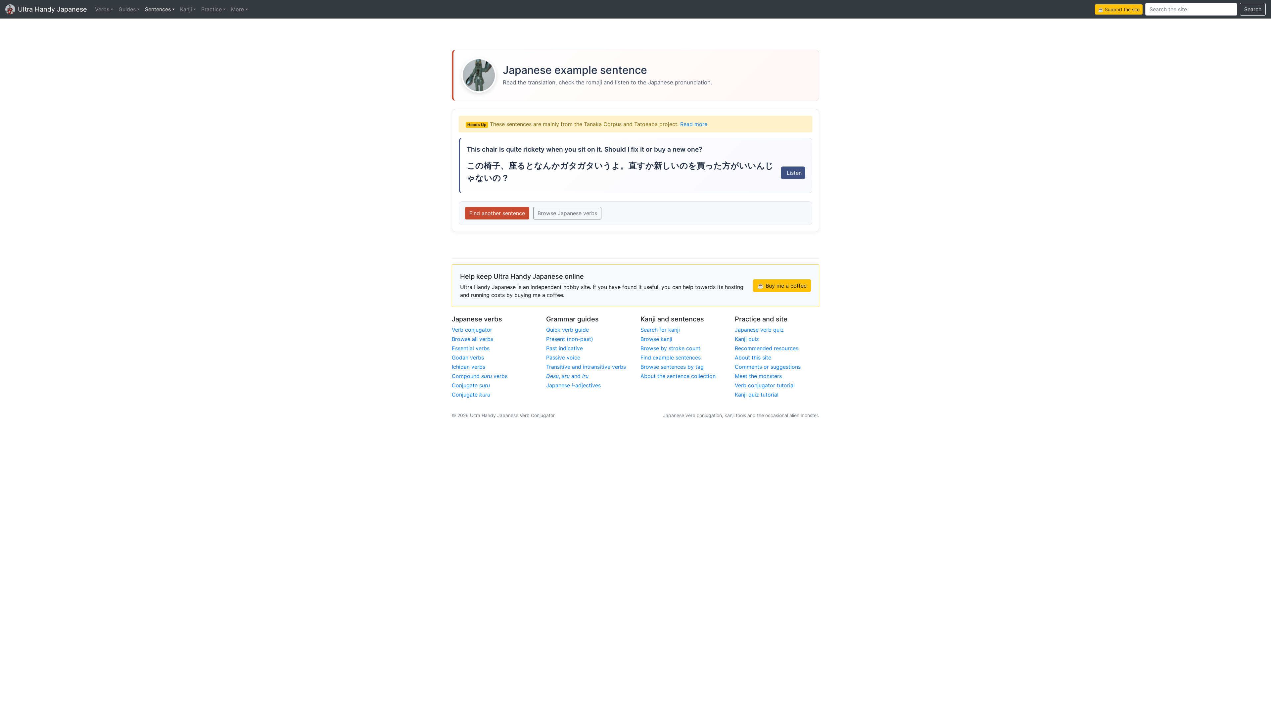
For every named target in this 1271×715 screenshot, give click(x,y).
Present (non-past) (569, 339)
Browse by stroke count (670, 348)
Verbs (102, 9)
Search (1252, 9)
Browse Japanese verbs (567, 213)
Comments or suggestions (768, 366)
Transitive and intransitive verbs (586, 366)
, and (567, 376)
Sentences (158, 9)
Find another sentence (497, 213)
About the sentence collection (678, 376)
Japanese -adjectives (573, 385)
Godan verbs (468, 357)
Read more (693, 124)
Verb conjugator (472, 329)
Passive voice (563, 357)
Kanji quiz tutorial (756, 394)
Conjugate (471, 385)
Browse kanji (656, 339)
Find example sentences (670, 357)
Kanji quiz (747, 339)
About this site (753, 357)
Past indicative (564, 348)
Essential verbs (471, 348)
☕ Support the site (1119, 9)
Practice (211, 9)
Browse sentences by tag (672, 366)
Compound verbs (479, 376)
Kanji (186, 9)
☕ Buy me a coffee (782, 285)
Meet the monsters (758, 376)
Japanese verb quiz (759, 329)
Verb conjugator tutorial (765, 385)
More (237, 9)
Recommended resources (766, 348)
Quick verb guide (567, 329)
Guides (127, 9)
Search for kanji (660, 329)
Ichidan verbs (468, 366)
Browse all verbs (472, 339)
